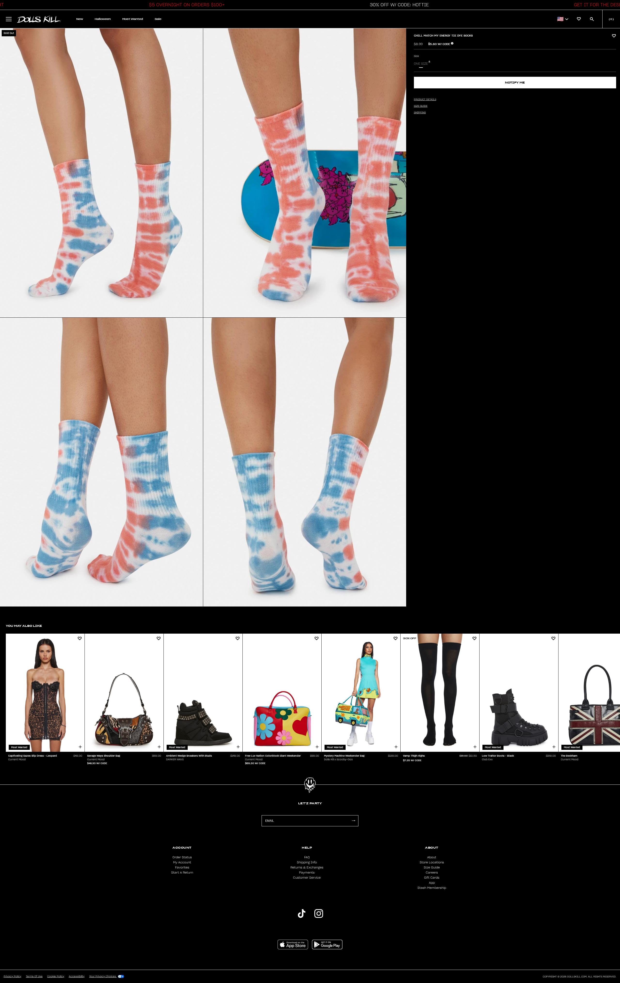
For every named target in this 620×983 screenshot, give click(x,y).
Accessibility (77, 976)
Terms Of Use (34, 976)
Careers (432, 872)
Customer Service (307, 877)
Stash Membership (432, 887)
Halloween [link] (103, 19)
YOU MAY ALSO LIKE (24, 626)
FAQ (307, 857)
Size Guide (432, 867)
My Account (182, 862)
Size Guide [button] (420, 106)
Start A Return (182, 872)
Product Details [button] (425, 99)
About (431, 857)
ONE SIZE (421, 63)
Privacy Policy (12, 976)
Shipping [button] (420, 112)
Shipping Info (307, 862)
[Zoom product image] (101, 172)
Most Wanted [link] (132, 19)
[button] (185, 4)
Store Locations (432, 862)
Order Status (182, 857)
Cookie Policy (55, 976)
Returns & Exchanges (306, 867)
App (432, 882)
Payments (307, 872)
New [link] (79, 19)
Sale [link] (158, 19)
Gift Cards (431, 877)
